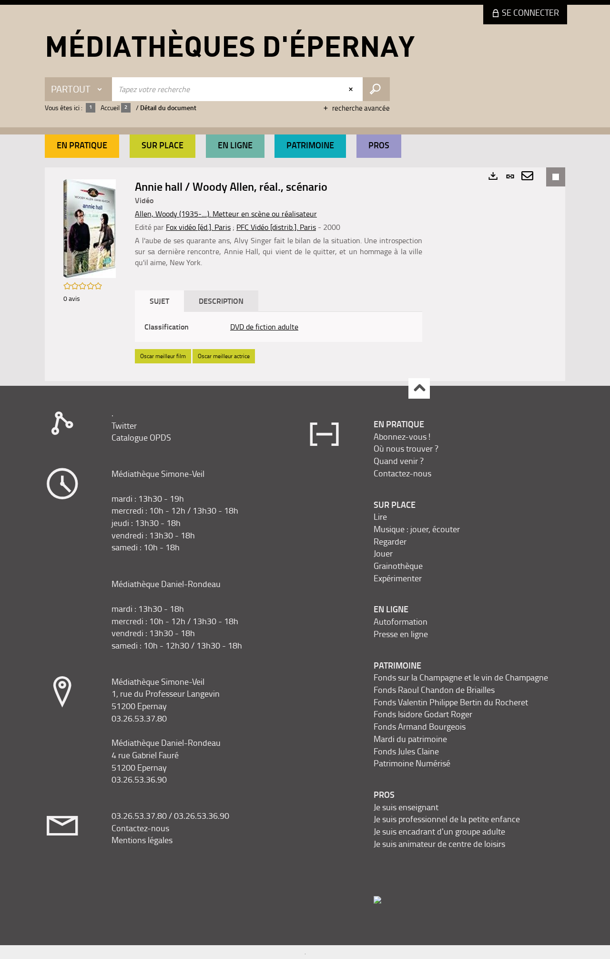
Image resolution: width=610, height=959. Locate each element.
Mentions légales (142, 840)
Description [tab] (221, 300)
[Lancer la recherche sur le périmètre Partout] (376, 89)
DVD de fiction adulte (264, 326)
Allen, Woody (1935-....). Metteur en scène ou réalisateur (226, 213)
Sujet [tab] (159, 300)
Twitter (124, 425)
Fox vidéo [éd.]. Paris (198, 227)
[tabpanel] (278, 326)
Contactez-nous (140, 828)
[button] (82, 146)
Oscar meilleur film (163, 356)
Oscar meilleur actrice (224, 356)
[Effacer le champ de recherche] (351, 89)
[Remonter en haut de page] (419, 388)
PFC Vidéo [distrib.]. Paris (276, 227)
